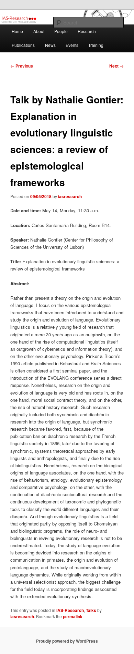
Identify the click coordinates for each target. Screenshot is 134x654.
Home (17, 31)
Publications (23, 45)
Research (87, 31)
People (61, 31)
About (38, 31)
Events (72, 45)
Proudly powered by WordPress (67, 641)
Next (116, 66)
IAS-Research (70, 610)
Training (95, 45)
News (50, 45)
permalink (72, 616)
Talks (91, 610)
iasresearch (70, 196)
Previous (21, 66)
